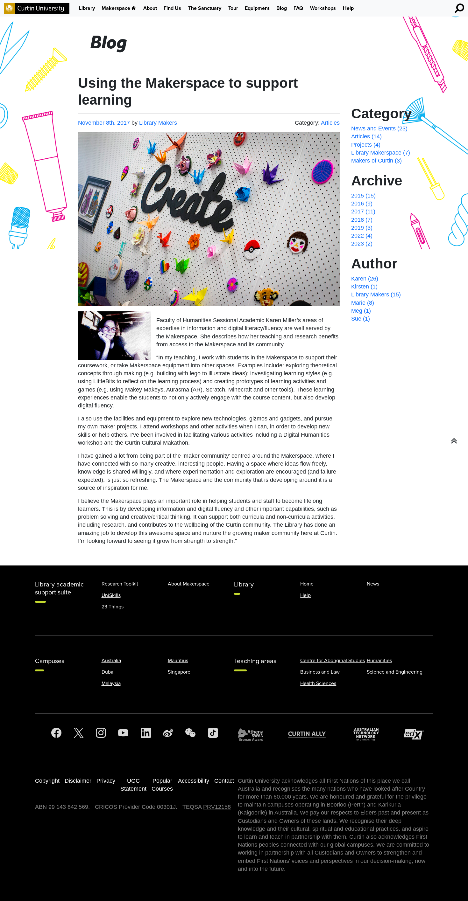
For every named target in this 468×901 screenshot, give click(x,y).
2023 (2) (361, 243)
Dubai (108, 672)
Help (348, 8)
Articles (330, 123)
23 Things (113, 607)
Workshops (323, 8)
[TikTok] (213, 734)
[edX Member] (416, 734)
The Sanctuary (204, 8)
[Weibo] (168, 734)
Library (87, 8)
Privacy (105, 781)
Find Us (172, 8)
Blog (281, 8)
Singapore (179, 672)
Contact (224, 781)
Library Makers (158, 123)
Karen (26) (364, 278)
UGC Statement (133, 785)
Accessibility (193, 781)
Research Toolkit (120, 584)
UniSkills (111, 595)
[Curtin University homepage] (36, 8)
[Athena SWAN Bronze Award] (254, 734)
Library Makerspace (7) (380, 152)
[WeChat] (190, 734)
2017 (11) (363, 211)
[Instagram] (101, 734)
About (150, 8)
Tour (233, 8)
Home (307, 584)
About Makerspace (188, 584)
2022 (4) (361, 235)
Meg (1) (361, 311)
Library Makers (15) (376, 294)
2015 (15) (363, 195)
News (373, 584)
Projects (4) (365, 145)
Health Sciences (318, 683)
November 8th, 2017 (104, 123)
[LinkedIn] (146, 734)
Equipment (257, 8)
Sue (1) (360, 318)
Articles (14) (366, 136)
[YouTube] (123, 734)
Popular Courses (162, 785)
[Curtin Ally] (311, 734)
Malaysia (111, 683)
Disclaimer (78, 781)
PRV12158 (217, 807)
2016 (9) (361, 203)
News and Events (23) (379, 128)
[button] (454, 441)
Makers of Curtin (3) (376, 160)
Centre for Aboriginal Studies (332, 660)
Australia (111, 660)
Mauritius (178, 660)
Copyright (47, 781)
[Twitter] (79, 734)
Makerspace (116, 8)
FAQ (298, 8)
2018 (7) (361, 220)
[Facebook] (56, 734)
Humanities (379, 660)
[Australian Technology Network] (369, 734)
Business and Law (320, 672)
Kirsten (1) (364, 286)
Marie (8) (362, 303)
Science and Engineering (394, 672)
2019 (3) (361, 228)
